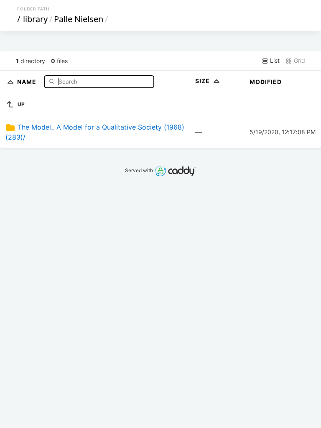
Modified (266, 81)
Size (203, 80)
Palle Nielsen (78, 19)
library (35, 19)
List (274, 60)
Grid (298, 60)
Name (27, 81)
